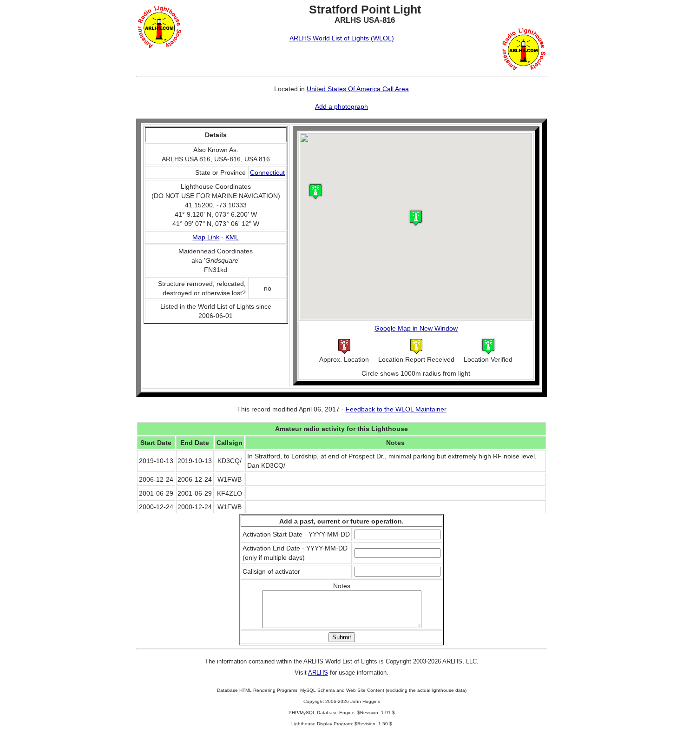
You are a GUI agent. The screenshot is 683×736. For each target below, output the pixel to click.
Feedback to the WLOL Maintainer (396, 409)
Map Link (205, 237)
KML (232, 237)
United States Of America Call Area (358, 89)
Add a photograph (341, 106)
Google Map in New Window (416, 328)
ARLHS (318, 672)
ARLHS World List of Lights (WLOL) (341, 38)
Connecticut (267, 172)
